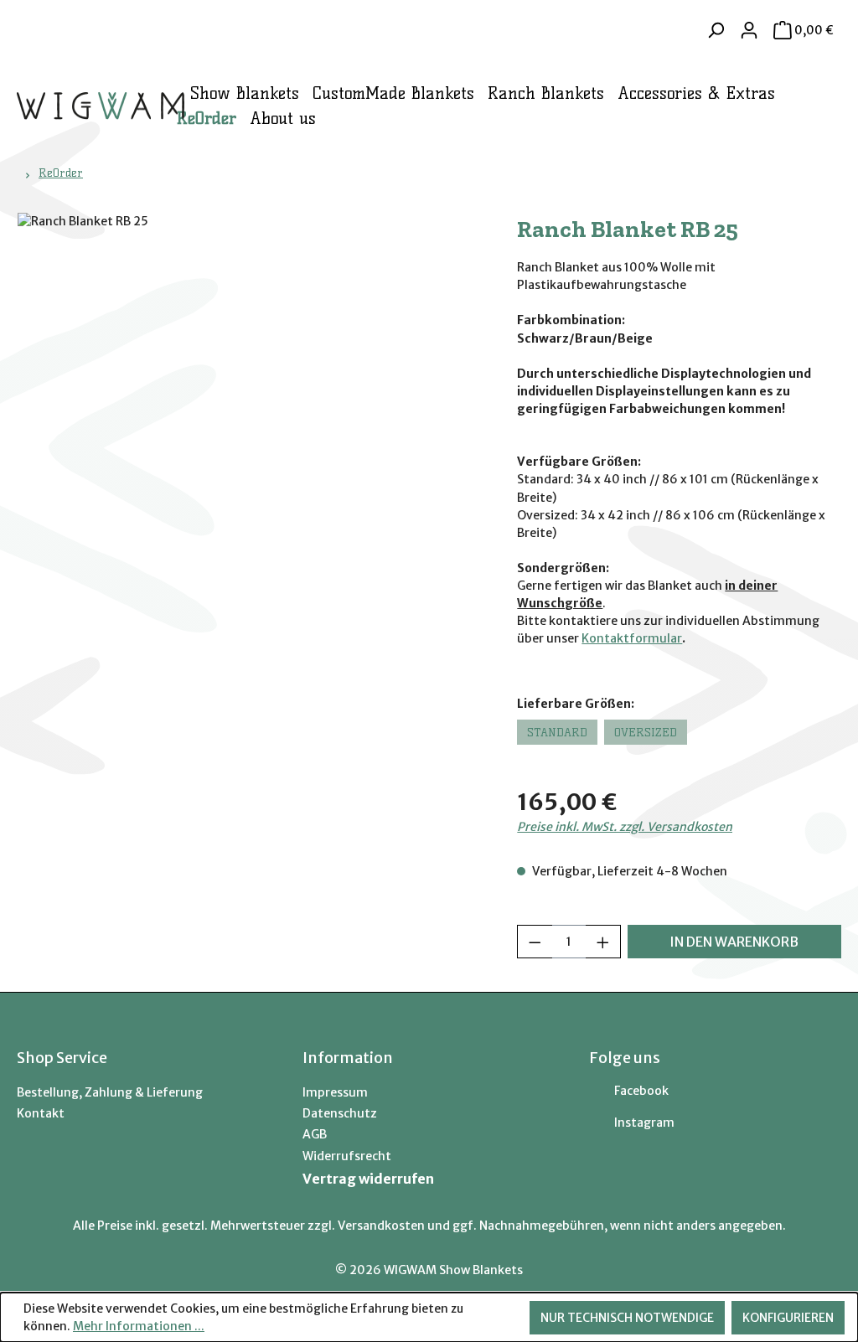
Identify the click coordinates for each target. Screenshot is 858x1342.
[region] (250, 393)
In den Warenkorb (734, 941)
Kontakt (41, 1113)
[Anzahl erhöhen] (603, 941)
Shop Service (62, 1057)
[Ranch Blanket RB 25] (250, 393)
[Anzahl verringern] (534, 941)
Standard (557, 732)
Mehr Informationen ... (138, 1326)
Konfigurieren (788, 1317)
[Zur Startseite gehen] (72, 106)
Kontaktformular (631, 638)
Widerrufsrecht (346, 1156)
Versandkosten (381, 1225)
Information (347, 1057)
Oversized (645, 732)
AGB (314, 1134)
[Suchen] (715, 30)
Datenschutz (339, 1113)
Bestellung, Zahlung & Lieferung (110, 1092)
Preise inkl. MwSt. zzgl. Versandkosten (624, 826)
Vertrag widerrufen (368, 1178)
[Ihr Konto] (749, 30)
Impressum (335, 1092)
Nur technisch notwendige (627, 1317)
